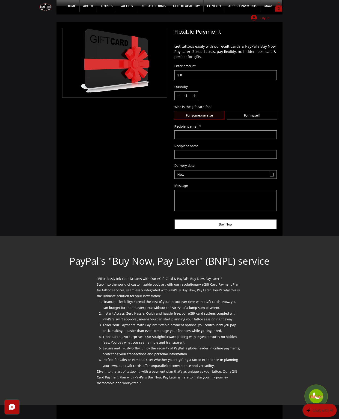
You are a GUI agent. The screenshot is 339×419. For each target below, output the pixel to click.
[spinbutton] (186, 96)
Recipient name (186, 146)
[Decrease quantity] (178, 96)
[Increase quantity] (195, 96)
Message (181, 185)
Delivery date (184, 165)
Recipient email (187, 126)
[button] (278, 7)
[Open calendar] (272, 174)
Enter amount (185, 66)
